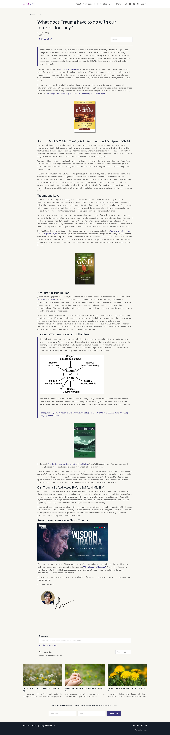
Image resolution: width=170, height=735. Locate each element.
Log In (143, 4)
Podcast (97, 4)
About (78, 4)
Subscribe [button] (114, 713)
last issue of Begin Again (69, 69)
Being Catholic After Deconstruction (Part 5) (84, 689)
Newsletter (87, 4)
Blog (105, 4)
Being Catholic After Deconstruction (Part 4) (126, 689)
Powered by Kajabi (141, 730)
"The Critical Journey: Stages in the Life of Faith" (68, 464)
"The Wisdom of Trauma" (94, 567)
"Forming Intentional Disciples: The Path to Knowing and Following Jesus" (77, 93)
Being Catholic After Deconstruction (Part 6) (42, 689)
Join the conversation (48, 645)
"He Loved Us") (48, 299)
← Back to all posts (34, 15)
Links (111, 4)
